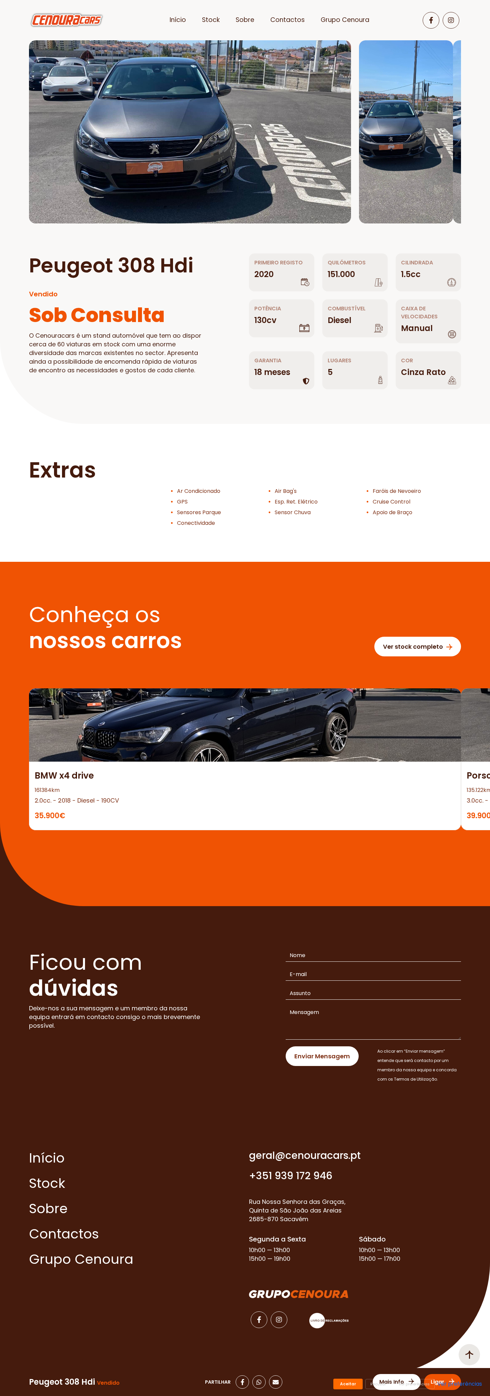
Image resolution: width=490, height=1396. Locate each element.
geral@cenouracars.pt (305, 1155)
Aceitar (348, 1384)
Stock (211, 19)
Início (178, 19)
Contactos (287, 19)
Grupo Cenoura (345, 19)
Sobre (245, 19)
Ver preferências (414, 1384)
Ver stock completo (413, 646)
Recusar (378, 1384)
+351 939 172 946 (290, 1176)
